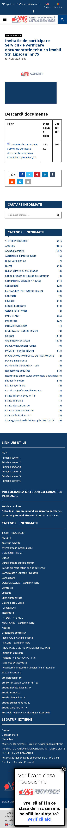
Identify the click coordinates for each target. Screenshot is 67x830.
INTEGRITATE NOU (16, 325)
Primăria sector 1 (11, 457)
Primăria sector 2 (11, 462)
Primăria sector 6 (11, 480)
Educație (10, 300)
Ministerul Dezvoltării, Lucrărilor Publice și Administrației (33, 744)
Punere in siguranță (16, 360)
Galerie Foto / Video (16, 310)
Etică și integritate (15, 305)
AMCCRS (10, 245)
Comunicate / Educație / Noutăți (23, 280)
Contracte (10, 295)
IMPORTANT (12, 315)
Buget (8, 265)
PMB (4, 453)
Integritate (11, 320)
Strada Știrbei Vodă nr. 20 (19, 410)
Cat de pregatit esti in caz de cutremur (27, 275)
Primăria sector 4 (11, 471)
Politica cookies (11, 506)
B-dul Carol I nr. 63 (15, 260)
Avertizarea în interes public (20, 255)
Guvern (6, 730)
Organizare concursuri (17, 340)
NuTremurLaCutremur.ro (29, 4)
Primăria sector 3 (11, 466)
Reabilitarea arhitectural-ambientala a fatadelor (31, 375)
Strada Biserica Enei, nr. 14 (20, 395)
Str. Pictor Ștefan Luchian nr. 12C (23, 390)
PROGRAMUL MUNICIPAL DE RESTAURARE (29, 355)
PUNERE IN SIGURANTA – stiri (22, 365)
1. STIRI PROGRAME (16, 241)
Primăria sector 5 (11, 476)
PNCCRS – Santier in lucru (19, 350)
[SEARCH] (58, 215)
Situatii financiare (15, 380)
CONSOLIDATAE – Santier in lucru (24, 290)
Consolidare (11, 285)
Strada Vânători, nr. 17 (17, 415)
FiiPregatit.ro (8, 4)
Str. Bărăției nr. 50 (15, 385)
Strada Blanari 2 (14, 400)
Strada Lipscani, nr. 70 (17, 405)
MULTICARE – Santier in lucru (21, 330)
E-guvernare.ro (10, 734)
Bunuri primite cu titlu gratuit (21, 270)
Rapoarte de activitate (17, 370)
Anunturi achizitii (13, 35)
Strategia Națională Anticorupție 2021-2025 (29, 420)
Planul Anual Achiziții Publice (20, 345)
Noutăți (9, 335)
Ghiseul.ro (7, 739)
